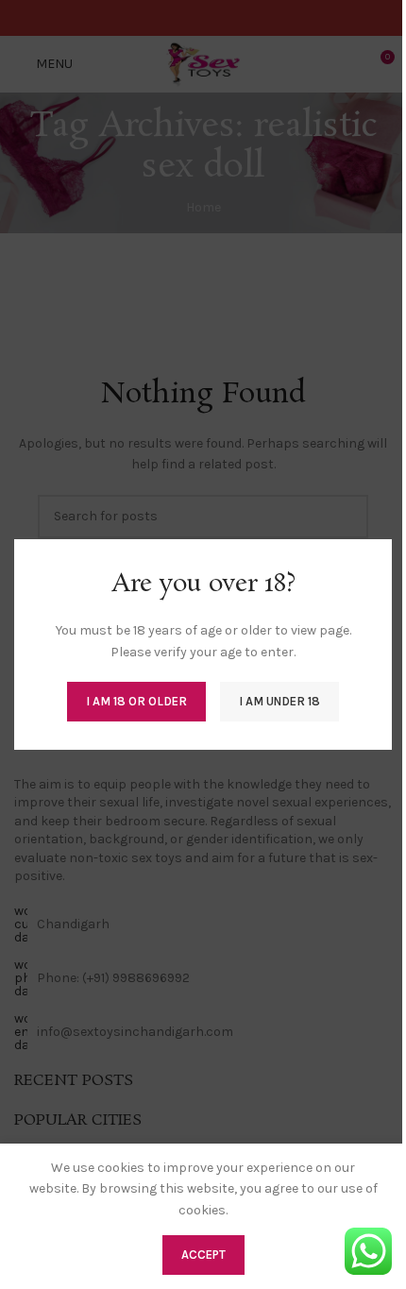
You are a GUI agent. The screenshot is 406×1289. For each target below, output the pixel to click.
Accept (203, 1254)
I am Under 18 (279, 701)
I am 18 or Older (136, 701)
